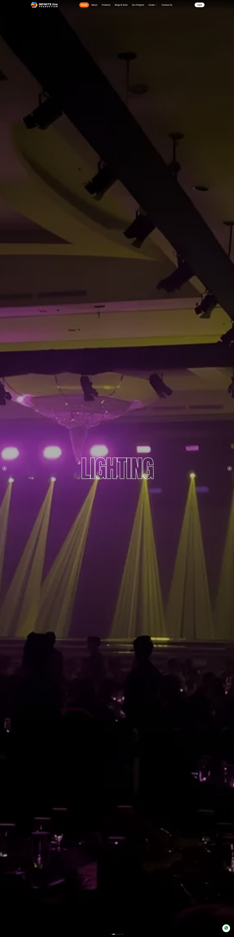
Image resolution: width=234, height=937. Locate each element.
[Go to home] (44, 5)
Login (199, 5)
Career (151, 5)
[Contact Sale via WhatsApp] (226, 928)
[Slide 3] (116, 934)
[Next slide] (229, 468)
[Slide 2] (113, 934)
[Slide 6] (121, 934)
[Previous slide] (4, 468)
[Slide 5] (119, 934)
